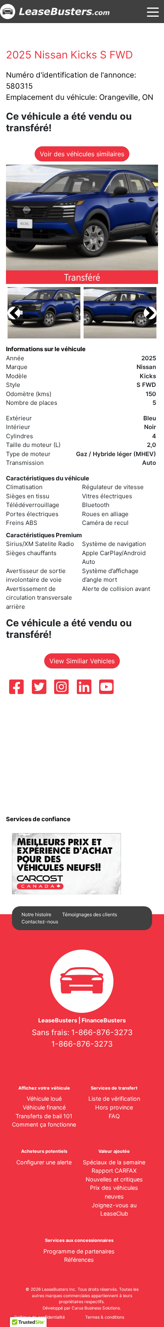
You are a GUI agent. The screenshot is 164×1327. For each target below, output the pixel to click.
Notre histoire (36, 914)
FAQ (114, 1116)
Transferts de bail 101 (44, 1116)
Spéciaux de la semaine (114, 1162)
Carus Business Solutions (96, 1308)
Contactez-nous (39, 922)
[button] (14, 312)
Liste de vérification (114, 1098)
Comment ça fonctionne (44, 1124)
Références (79, 1259)
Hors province (114, 1107)
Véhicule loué (44, 1098)
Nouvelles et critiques (114, 1179)
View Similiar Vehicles (82, 661)
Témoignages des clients (89, 914)
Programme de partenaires (79, 1251)
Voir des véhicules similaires (82, 154)
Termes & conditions (104, 1317)
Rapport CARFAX (114, 1170)
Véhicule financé (44, 1107)
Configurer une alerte (44, 1162)
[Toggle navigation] (153, 11)
